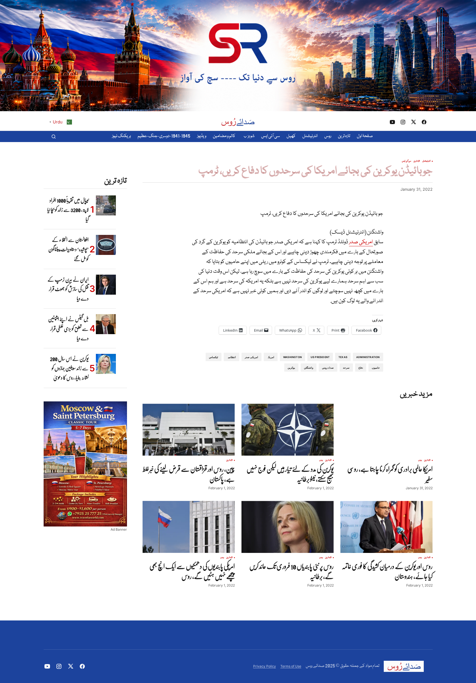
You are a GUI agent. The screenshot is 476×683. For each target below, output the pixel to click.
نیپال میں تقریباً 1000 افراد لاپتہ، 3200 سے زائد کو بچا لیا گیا (68, 209)
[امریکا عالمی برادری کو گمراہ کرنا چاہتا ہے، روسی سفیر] (386, 430)
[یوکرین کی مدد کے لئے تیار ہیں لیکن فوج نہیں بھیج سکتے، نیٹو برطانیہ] (287, 430)
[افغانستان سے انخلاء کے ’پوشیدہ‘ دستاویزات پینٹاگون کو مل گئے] (106, 245)
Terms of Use (290, 666)
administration (368, 357)
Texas (342, 357)
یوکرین (291, 367)
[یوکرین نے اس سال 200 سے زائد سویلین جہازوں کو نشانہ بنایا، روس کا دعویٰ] (106, 364)
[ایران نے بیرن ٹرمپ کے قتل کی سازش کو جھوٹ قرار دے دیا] (106, 285)
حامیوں (376, 367)
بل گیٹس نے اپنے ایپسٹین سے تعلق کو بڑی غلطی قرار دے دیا (68, 328)
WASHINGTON (292, 357)
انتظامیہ (231, 357)
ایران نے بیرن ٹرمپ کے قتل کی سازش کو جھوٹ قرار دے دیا (68, 289)
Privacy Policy (264, 666)
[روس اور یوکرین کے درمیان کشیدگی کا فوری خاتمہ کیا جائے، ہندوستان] (386, 527)
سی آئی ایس (406, 161)
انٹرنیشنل (426, 161)
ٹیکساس (213, 357)
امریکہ (270, 357)
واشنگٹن (308, 367)
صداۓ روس (328, 367)
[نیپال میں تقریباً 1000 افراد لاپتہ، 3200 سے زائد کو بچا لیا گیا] (106, 205)
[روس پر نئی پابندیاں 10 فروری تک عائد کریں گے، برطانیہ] (287, 527)
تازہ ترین (416, 161)
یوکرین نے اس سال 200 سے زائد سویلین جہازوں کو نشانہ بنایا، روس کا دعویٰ (69, 368)
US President (320, 357)
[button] (53, 136)
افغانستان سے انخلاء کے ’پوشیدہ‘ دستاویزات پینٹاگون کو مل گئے (68, 249)
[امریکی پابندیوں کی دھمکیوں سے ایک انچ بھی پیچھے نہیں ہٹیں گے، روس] (189, 527)
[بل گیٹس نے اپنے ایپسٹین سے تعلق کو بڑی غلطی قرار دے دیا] (106, 324)
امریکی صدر (361, 242)
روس (420, 460)
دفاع (360, 367)
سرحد (346, 367)
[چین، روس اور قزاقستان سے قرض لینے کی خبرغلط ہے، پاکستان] (189, 430)
